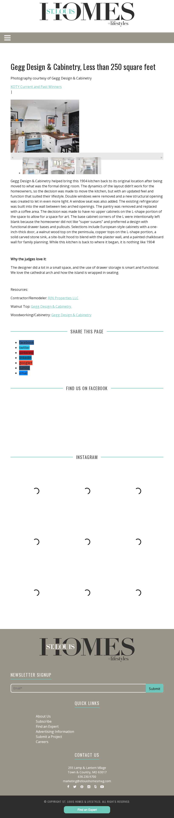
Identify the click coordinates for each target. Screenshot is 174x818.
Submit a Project (49, 736)
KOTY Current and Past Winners (36, 86)
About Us (43, 716)
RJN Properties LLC (63, 298)
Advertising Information (55, 731)
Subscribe (44, 721)
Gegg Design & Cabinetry (51, 306)
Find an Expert (47, 726)
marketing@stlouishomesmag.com (87, 781)
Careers (42, 741)
